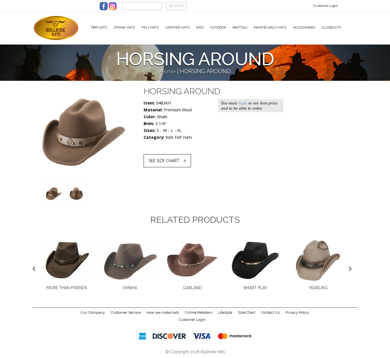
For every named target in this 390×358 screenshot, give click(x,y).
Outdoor (218, 27)
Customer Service (126, 312)
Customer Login (325, 6)
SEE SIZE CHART (163, 160)
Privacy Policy (297, 312)
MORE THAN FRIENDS (67, 287)
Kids (200, 27)
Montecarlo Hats (270, 27)
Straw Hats (124, 27)
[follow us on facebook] (104, 6)
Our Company (93, 312)
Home (167, 71)
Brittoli (240, 27)
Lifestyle (225, 312)
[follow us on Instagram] (112, 6)
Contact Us (270, 312)
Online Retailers (198, 312)
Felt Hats (150, 27)
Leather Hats (177, 27)
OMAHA (129, 287)
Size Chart (246, 312)
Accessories (304, 27)
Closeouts (331, 27)
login (242, 103)
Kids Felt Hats (179, 137)
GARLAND (192, 287)
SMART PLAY (255, 287)
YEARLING (318, 287)
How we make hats (163, 312)
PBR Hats (99, 27)
